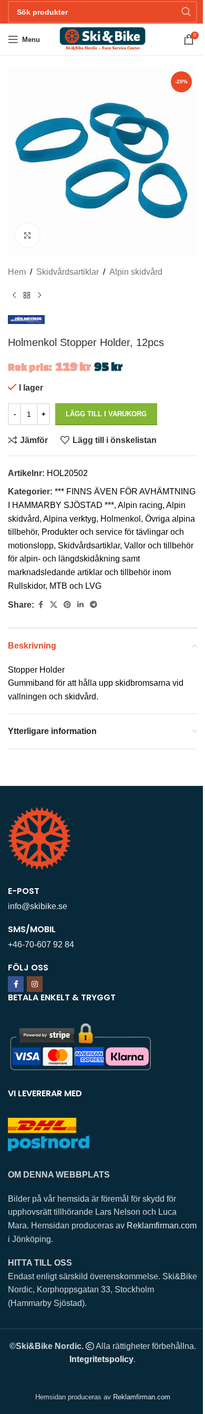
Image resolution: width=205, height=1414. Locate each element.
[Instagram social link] (35, 984)
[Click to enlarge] (27, 235)
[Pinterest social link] (67, 605)
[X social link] (53, 605)
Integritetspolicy (101, 1359)
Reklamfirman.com (162, 1225)
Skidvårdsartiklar (67, 271)
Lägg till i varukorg (106, 414)
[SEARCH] (186, 12)
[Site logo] (102, 38)
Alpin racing (140, 505)
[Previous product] (14, 295)
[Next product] (39, 295)
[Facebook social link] (40, 605)
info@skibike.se (37, 906)
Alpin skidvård (135, 271)
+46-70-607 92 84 (41, 944)
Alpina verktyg (69, 518)
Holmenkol (120, 518)
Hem (17, 271)
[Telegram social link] (93, 605)
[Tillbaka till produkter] (26, 295)
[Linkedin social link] (80, 605)
